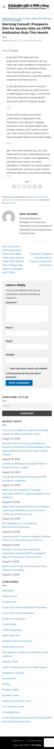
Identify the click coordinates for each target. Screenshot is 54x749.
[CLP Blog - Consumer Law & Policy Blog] (29, 7)
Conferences (9, 602)
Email (9, 341)
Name (10, 327)
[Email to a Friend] (29, 186)
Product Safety (10, 689)
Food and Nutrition (13, 646)
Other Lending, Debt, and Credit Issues (24, 667)
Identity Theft (10, 661)
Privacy (6, 684)
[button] (4, 6)
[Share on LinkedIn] (40, 186)
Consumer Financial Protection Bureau (20, 200)
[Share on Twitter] (24, 186)
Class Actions (23, 19)
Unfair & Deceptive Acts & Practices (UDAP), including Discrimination (27, 719)
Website (10, 354)
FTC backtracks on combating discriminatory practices (19, 525)
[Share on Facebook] (19, 186)
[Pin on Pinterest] (34, 186)
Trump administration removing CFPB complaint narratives (24, 478)
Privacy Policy (35, 740)
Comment (12, 302)
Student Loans (10, 695)
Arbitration (8, 19)
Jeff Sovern (36, 41)
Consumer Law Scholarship (17, 613)
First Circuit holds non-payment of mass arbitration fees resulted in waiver (25, 432)
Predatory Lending (13, 673)
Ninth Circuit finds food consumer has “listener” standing (24, 568)
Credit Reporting (12, 630)
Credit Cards (9, 624)
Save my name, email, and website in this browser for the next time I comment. (26, 372)
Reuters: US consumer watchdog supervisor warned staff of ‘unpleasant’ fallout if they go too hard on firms (24, 553)
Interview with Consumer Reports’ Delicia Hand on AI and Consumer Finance (26, 538)
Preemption (9, 678)
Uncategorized (10, 712)
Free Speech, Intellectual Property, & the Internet (25, 654)
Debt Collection (11, 635)
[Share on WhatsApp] (14, 186)
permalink (11, 203)
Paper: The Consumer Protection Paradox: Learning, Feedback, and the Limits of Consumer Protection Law (26, 510)
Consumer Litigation (14, 618)
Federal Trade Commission (17, 641)
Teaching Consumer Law (16, 701)
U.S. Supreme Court (13, 706)
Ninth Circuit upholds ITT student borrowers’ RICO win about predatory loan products (26, 493)
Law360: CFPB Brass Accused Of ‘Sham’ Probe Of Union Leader (24, 465)
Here (5, 50)
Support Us (17, 740)
